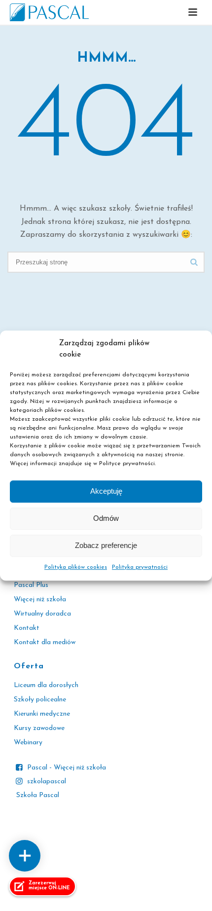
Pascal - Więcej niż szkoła (66, 767)
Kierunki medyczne (42, 714)
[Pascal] (49, 12)
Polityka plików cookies (75, 567)
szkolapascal (46, 781)
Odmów (106, 518)
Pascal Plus (31, 585)
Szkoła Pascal (37, 795)
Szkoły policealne (40, 699)
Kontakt (26, 628)
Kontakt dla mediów (44, 642)
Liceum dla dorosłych (46, 685)
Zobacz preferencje (106, 546)
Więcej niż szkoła (40, 599)
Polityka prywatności (140, 567)
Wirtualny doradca (42, 614)
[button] (192, 12)
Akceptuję (106, 491)
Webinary (28, 742)
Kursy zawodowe (39, 728)
